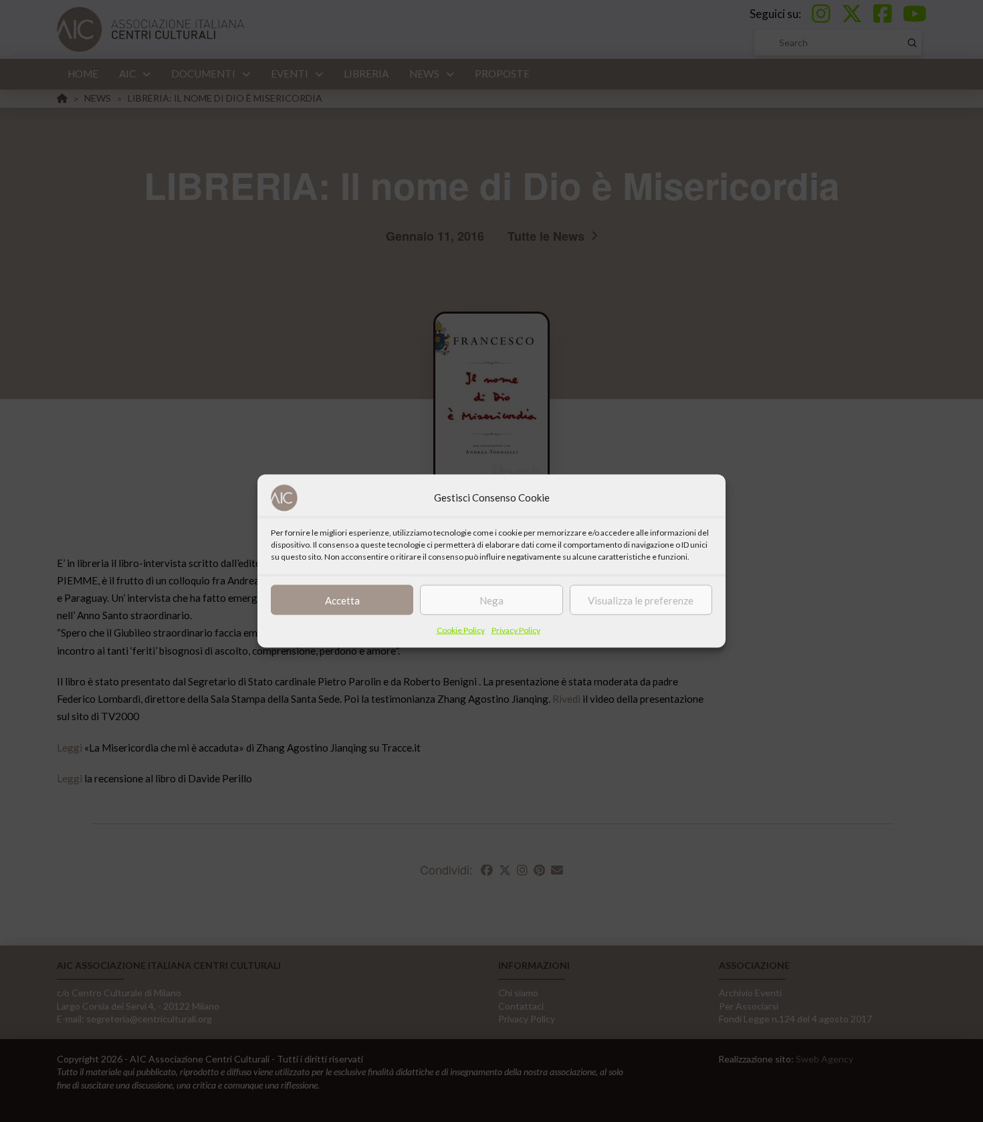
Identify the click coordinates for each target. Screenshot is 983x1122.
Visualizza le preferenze (640, 600)
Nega (491, 600)
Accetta (342, 600)
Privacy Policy (516, 630)
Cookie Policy (461, 630)
